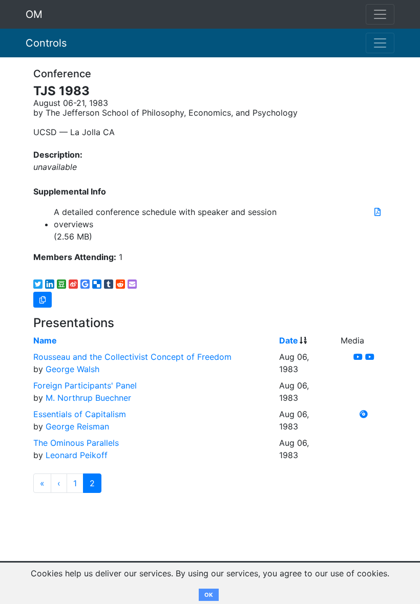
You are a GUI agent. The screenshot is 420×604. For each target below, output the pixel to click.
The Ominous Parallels (76, 443)
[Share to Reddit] (120, 284)
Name (45, 340)
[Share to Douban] (61, 284)
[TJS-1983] (377, 212)
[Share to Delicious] (96, 284)
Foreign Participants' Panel (85, 385)
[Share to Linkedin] (49, 284)
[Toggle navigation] (380, 43)
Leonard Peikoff (77, 455)
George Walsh (72, 369)
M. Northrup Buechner (88, 398)
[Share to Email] (132, 284)
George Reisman (77, 426)
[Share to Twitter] (38, 284)
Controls (46, 43)
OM (34, 14)
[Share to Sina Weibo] (73, 284)
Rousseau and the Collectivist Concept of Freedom (132, 357)
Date (288, 340)
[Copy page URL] (42, 300)
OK (208, 594)
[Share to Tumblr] (108, 284)
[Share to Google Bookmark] (85, 284)
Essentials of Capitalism (79, 414)
